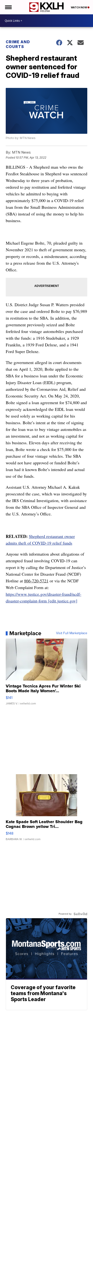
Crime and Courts (18, 44)
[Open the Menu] (8, 7)
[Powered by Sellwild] (80, 914)
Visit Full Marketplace (71, 633)
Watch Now (79, 7)
